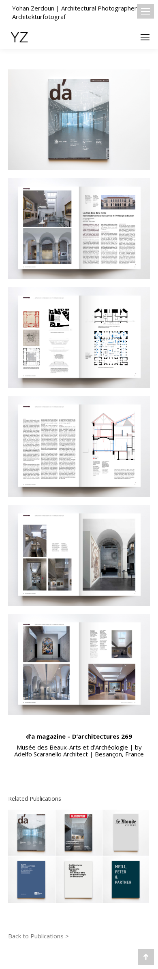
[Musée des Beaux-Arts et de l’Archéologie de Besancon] (79, 880)
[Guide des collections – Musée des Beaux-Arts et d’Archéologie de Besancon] (32, 880)
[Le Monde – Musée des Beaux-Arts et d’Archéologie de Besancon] (126, 833)
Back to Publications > (38, 936)
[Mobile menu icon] (145, 11)
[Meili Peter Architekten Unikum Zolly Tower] (126, 880)
